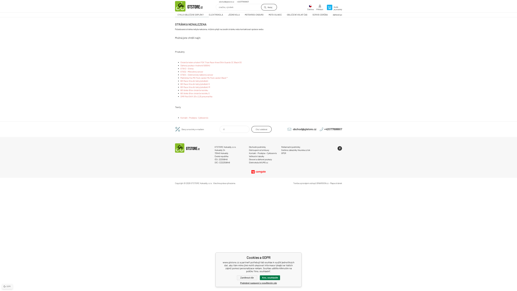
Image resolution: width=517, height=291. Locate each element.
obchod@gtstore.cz (226, 2)
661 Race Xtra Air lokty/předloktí (194, 81)
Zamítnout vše (247, 278)
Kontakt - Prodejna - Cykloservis (194, 118)
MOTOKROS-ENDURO (254, 14)
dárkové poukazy (340, 14)
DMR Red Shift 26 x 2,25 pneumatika (196, 96)
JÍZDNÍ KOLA (234, 14)
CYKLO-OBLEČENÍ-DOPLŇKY (191, 14)
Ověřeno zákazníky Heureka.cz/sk (295, 150)
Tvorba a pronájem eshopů (304, 183)
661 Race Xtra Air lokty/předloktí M (195, 87)
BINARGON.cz (323, 183)
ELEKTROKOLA (216, 14)
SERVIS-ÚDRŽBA (320, 14)
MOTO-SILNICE (275, 14)
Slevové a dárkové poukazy (260, 159)
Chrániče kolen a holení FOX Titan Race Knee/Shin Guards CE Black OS (211, 62)
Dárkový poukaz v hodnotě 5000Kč (195, 65)
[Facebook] (340, 148)
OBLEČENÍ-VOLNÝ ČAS (297, 14)
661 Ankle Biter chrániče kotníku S (195, 93)
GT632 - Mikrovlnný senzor (191, 71)
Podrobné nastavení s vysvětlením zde (258, 283)
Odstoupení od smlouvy (259, 150)
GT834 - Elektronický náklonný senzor (196, 75)
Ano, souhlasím (270, 278)
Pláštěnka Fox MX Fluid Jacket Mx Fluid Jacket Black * (204, 78)
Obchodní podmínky (257, 147)
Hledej (269, 7)
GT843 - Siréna (186, 68)
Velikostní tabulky (256, 156)
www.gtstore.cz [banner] (191, 6)
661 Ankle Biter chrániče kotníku (194, 90)
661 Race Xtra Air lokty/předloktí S (195, 84)
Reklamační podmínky (290, 147)
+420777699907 (243, 2)
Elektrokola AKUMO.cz (258, 162)
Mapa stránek (336, 183)
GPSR (283, 153)
